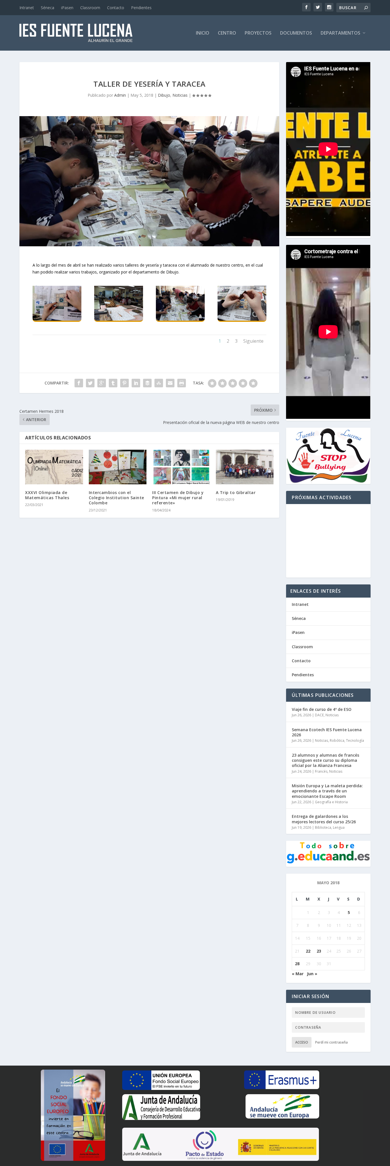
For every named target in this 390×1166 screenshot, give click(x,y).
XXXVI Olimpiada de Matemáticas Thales (47, 495)
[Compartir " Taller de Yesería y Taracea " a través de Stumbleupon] (158, 383)
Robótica (337, 740)
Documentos (296, 33)
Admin (120, 95)
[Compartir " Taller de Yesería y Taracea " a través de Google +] (101, 383)
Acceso (301, 1042)
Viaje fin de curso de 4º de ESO (321, 709)
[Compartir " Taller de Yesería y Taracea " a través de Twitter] (90, 383)
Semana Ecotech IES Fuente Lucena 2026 (327, 732)
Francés (321, 771)
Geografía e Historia (331, 802)
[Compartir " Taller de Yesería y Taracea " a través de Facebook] (79, 383)
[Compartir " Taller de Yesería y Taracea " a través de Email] (170, 383)
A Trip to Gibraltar (236, 492)
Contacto (115, 7)
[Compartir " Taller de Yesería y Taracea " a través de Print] (181, 383)
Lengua (339, 827)
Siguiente (253, 341)
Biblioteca (323, 827)
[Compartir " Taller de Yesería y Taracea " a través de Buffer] (147, 383)
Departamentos (340, 33)
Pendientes (141, 7)
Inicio (202, 33)
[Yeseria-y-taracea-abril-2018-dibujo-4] (180, 319)
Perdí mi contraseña (331, 1042)
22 (308, 951)
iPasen (67, 7)
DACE (319, 715)
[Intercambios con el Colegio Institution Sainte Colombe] (118, 467)
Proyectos (258, 33)
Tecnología (355, 740)
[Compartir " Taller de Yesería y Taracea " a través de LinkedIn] (136, 383)
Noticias (180, 95)
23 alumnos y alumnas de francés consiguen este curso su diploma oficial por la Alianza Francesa (325, 760)
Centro (227, 33)
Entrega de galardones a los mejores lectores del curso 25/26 (324, 819)
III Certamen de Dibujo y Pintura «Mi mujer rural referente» (178, 497)
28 (297, 963)
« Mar (297, 973)
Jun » (312, 973)
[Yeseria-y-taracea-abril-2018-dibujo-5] (242, 319)
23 (319, 951)
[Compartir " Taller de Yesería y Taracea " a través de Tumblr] (113, 383)
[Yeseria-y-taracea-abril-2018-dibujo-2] (118, 319)
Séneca (47, 7)
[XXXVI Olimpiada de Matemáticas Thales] (54, 467)
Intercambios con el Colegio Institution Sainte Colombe (116, 497)
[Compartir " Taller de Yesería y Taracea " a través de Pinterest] (124, 383)
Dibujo (164, 95)
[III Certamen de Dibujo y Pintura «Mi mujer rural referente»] (181, 467)
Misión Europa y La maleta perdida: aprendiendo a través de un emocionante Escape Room (327, 791)
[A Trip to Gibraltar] (245, 467)
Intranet (26, 7)
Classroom (90, 7)
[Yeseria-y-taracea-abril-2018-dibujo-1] (57, 319)
